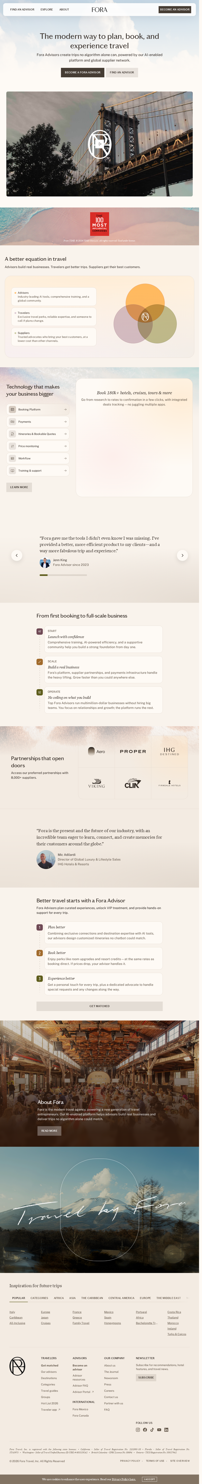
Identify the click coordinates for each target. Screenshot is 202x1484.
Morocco (173, 1323)
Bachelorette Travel (147, 1323)
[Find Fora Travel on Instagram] (138, 1430)
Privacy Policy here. (124, 1479)
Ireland (171, 1328)
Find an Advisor (22, 9)
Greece (77, 1317)
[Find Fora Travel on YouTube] (159, 1430)
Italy (12, 1312)
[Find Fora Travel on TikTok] (152, 1430)
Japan (44, 1317)
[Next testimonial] (182, 555)
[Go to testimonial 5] (75, 575)
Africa (140, 1317)
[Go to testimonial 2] (51, 575)
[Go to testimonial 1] (44, 575)
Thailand (172, 1317)
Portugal (141, 1312)
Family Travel (81, 1323)
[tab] (18, 1299)
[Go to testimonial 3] (59, 575)
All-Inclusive (17, 1323)
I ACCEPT (149, 1479)
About (64, 9)
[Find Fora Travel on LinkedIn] (166, 1430)
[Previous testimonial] (16, 555)
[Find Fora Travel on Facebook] (145, 1430)
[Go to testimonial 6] (83, 575)
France (77, 1312)
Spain (107, 1317)
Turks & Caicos (176, 1334)
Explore (47, 9)
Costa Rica (174, 1312)
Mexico (108, 1312)
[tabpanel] (99, 1324)
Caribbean (15, 1317)
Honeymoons (112, 1323)
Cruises (45, 1323)
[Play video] (99, 144)
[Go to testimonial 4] (67, 575)
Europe (45, 1312)
